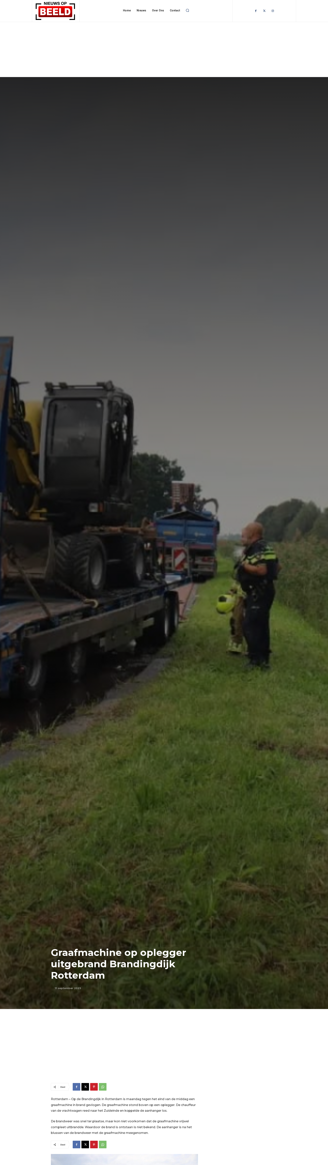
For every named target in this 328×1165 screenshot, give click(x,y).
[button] (187, 10)
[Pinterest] (94, 1087)
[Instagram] (273, 11)
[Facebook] (255, 11)
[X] (85, 1087)
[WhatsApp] (102, 1087)
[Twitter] (264, 11)
